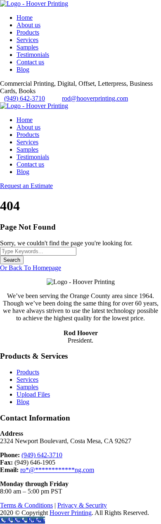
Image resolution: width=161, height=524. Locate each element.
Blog (23, 69)
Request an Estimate (26, 185)
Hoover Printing (71, 512)
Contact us (30, 62)
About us (28, 24)
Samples (27, 47)
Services (27, 39)
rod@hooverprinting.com (95, 98)
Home (25, 17)
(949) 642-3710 (24, 98)
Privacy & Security (82, 505)
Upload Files (33, 394)
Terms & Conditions (26, 505)
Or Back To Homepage (30, 267)
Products (28, 32)
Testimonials (33, 54)
